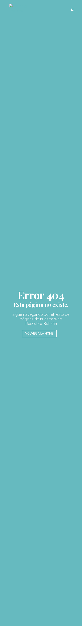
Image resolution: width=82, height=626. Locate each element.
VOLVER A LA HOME (39, 333)
